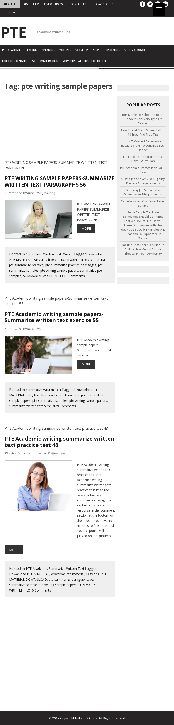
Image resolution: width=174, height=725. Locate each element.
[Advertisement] (60, 128)
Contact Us (78, 4)
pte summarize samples (50, 400)
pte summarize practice (26, 265)
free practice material (63, 259)
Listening (113, 50)
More (86, 228)
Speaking (48, 50)
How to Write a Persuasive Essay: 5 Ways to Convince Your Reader (143, 145)
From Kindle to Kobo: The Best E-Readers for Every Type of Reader (143, 119)
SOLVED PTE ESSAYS (88, 50)
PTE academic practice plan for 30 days (143, 170)
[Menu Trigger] (159, 9)
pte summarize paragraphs (68, 579)
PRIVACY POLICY (104, 4)
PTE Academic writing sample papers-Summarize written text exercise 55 (54, 317)
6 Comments (41, 590)
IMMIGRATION (49, 61)
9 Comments (66, 406)
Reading (31, 50)
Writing (65, 50)
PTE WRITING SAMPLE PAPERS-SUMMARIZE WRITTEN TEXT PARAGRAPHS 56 (60, 181)
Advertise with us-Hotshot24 (43, 4)
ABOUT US (10, 4)
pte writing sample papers (59, 270)
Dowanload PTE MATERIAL (29, 574)
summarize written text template (33, 406)
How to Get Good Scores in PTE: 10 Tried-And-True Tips (143, 132)
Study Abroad (134, 50)
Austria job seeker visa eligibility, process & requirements (143, 181)
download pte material (67, 574)
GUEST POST (11, 12)
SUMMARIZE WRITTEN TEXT (44, 276)
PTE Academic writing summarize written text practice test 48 (59, 442)
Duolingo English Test (19, 61)
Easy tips (39, 259)
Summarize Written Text (23, 193)
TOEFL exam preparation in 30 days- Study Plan (143, 159)
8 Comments (75, 276)
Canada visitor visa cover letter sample (143, 203)
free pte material (93, 259)
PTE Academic (11, 50)
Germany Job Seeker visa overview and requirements (143, 192)
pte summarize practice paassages (70, 265)
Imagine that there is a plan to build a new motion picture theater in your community (143, 249)
